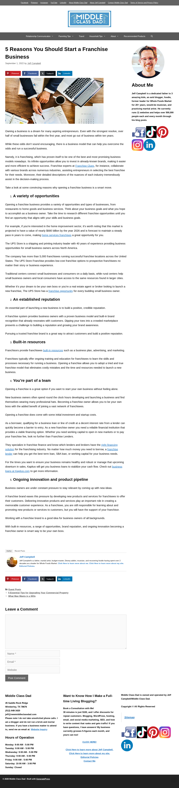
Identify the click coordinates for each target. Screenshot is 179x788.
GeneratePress (43, 779)
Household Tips (96, 36)
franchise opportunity (60, 291)
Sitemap (129, 717)
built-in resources (53, 350)
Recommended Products (134, 36)
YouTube (54, 3)
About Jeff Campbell (97, 3)
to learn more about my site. (106, 563)
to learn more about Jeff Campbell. (89, 749)
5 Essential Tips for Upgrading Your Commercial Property (38, 593)
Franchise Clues (84, 165)
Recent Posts (20, 551)
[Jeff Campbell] (12, 566)
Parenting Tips (65, 36)
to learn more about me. (73, 563)
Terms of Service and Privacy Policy (144, 3)
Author (9, 551)
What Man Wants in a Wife (22, 596)
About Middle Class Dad (78, 3)
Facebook (24, 3)
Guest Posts (14, 589)
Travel (81, 36)
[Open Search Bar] (152, 36)
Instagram (44, 3)
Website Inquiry (39, 729)
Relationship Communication (38, 36)
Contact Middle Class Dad (118, 3)
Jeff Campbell (27, 557)
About (113, 36)
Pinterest (34, 3)
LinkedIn (63, 3)
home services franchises (56, 235)
